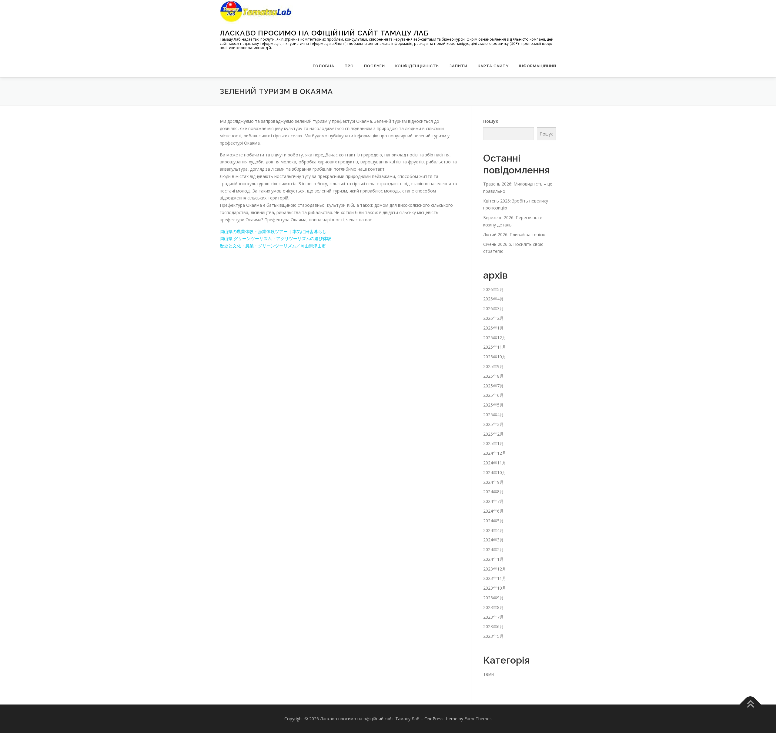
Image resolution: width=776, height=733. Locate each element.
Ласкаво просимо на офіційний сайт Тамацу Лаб (324, 33)
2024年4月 (493, 530)
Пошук (490, 121)
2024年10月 (494, 472)
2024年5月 (493, 521)
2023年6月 (493, 626)
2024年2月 (493, 549)
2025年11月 (494, 347)
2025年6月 (493, 395)
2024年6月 (493, 511)
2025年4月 (493, 414)
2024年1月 (493, 559)
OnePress (433, 718)
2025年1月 (493, 443)
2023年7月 (493, 617)
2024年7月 (493, 501)
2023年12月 (494, 569)
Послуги (374, 66)
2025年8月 (493, 376)
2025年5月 (493, 405)
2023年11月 (494, 578)
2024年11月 (494, 463)
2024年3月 (493, 540)
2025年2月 (493, 434)
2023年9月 (493, 598)
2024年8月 (493, 491)
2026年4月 (493, 299)
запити (458, 66)
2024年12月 (494, 453)
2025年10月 (494, 357)
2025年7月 (493, 386)
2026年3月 (493, 308)
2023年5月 (493, 636)
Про (349, 66)
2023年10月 (494, 588)
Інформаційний (537, 66)
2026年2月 (493, 318)
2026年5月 (493, 289)
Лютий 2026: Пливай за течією (514, 234)
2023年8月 (493, 607)
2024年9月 (493, 482)
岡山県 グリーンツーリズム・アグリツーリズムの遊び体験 (275, 238)
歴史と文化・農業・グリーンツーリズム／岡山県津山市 (273, 246)
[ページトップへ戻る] (750, 704)
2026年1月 (493, 328)
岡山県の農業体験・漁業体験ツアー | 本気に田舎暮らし (273, 231)
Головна (323, 66)
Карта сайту (493, 66)
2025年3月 (493, 424)
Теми (488, 674)
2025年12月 (494, 337)
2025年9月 (493, 366)
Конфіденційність (417, 66)
